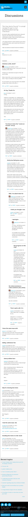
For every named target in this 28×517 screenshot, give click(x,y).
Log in (3, 50)
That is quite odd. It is (16, 308)
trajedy (8, 163)
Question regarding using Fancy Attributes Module (13, 482)
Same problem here (9, 358)
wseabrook (4, 425)
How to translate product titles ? (9, 471)
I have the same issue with (10, 328)
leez (3, 53)
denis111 (4, 331)
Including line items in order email (12, 435)
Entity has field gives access (15, 160)
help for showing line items (10, 388)
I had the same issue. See (9, 422)
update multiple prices (7, 469)
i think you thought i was (17, 209)
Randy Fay (6, 66)
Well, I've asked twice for (16, 193)
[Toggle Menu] (25, 2)
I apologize (15, 219)
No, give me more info (17, 514)
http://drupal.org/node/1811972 (9, 428)
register (7, 50)
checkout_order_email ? (9, 64)
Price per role (5, 466)
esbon (3, 438)
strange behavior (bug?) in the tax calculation (12, 489)
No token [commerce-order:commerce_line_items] (17, 286)
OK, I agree (5, 514)
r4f (3, 390)
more (23, 496)
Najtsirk (5, 361)
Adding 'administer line (9, 342)
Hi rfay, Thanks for (9, 90)
